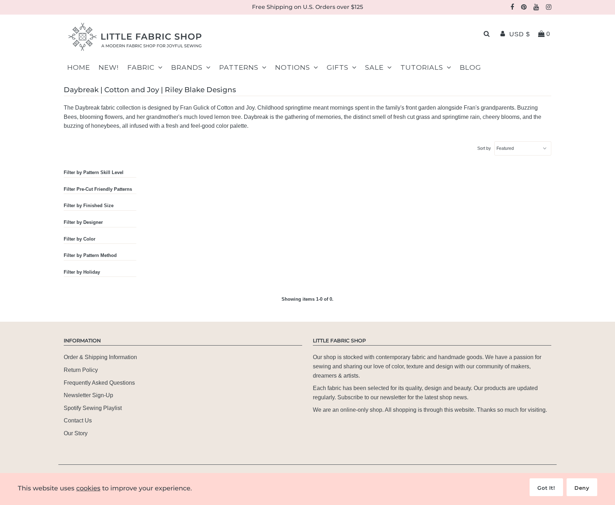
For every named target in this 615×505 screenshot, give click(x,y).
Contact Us (78, 420)
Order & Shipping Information (100, 357)
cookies (88, 488)
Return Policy (81, 370)
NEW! (109, 67)
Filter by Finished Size (89, 205)
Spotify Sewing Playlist (93, 408)
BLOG (470, 67)
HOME (78, 67)
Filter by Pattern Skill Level (93, 172)
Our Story (76, 433)
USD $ (519, 34)
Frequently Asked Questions (99, 383)
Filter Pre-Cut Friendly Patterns (98, 189)
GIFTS (337, 67)
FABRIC (140, 67)
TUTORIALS (421, 67)
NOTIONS (292, 67)
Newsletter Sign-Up (88, 395)
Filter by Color (79, 239)
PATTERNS (238, 67)
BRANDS (187, 67)
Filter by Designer (83, 222)
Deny (581, 488)
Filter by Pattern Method (90, 255)
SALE (374, 67)
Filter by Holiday (82, 272)
